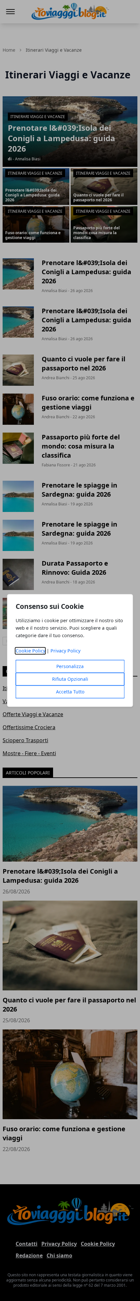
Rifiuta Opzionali (70, 679)
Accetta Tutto (70, 692)
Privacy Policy (65, 651)
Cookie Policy (30, 651)
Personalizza (70, 667)
